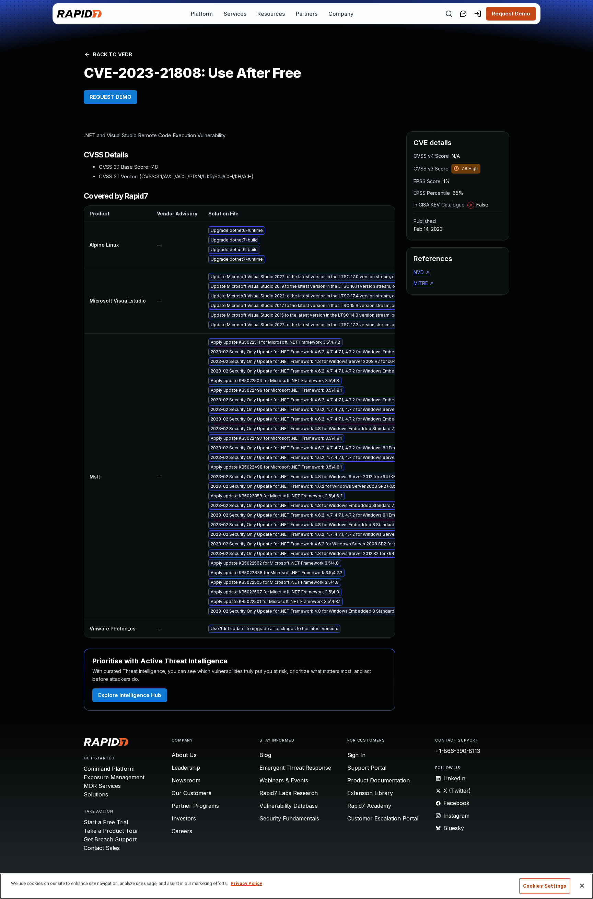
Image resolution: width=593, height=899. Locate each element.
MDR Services (102, 785)
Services (235, 13)
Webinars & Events (283, 780)
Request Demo (511, 13)
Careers (182, 831)
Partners (306, 13)
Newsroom (186, 780)
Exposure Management (114, 777)
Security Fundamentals (289, 818)
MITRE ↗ (423, 283)
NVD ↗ (421, 272)
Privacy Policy (246, 883)
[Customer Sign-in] (478, 14)
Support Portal (366, 767)
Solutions (96, 794)
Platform (202, 13)
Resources (271, 13)
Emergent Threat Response (295, 767)
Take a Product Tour (111, 830)
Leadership (186, 767)
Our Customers (191, 793)
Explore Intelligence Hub (129, 695)
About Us (184, 755)
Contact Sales (102, 847)
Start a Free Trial (106, 822)
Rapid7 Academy (369, 805)
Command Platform (109, 768)
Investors (184, 818)
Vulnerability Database (288, 805)
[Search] (449, 14)
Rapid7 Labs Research (288, 793)
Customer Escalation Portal (382, 818)
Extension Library (370, 793)
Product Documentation (378, 780)
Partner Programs (195, 805)
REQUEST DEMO (110, 97)
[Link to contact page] (463, 14)
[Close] (582, 885)
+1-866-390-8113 (457, 750)
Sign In (356, 755)
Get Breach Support (110, 839)
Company (340, 13)
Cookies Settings (544, 886)
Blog (265, 755)
